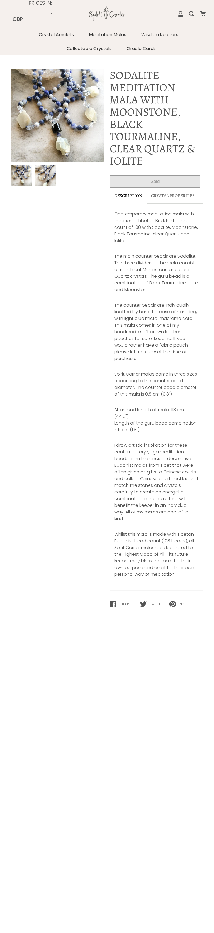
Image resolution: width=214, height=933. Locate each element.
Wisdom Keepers (159, 34)
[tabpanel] (57, 115)
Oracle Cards (141, 48)
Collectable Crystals (89, 48)
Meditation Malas (107, 34)
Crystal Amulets (56, 34)
